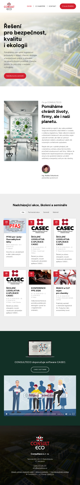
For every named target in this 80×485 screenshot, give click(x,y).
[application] (40, 395)
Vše (23, 212)
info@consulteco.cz (40, 468)
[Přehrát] (7, 414)
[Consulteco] (9, 6)
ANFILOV (50, 474)
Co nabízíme (40, 6)
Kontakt (52, 6)
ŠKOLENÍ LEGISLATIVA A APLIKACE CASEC (37, 241)
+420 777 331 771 (40, 466)
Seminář (46, 212)
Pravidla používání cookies (59, 472)
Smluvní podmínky (42, 472)
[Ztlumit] (66, 414)
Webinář (56, 212)
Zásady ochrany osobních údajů (22, 472)
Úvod (29, 6)
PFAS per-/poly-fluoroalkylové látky (14, 239)
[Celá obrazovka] (73, 414)
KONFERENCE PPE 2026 (38, 289)
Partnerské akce (34, 212)
